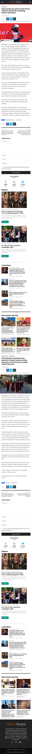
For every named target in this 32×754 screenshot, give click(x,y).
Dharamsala (11, 279)
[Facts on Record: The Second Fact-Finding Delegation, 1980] (14, 200)
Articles (2, 209)
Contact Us (22, 749)
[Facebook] (7, 18)
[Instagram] (16, 742)
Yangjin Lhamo (19, 119)
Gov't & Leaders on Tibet (14, 267)
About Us (9, 749)
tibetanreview (8, 209)
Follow (14, 181)
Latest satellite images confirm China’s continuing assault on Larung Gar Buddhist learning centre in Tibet (17, 304)
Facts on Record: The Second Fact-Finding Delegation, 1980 (12, 212)
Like (5, 181)
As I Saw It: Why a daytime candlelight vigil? (10, 246)
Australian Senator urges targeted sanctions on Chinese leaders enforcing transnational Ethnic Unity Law (17, 271)
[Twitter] (11, 18)
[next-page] (5, 260)
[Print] (14, 18)
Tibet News (3, 6)
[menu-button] (2, 2)
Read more (5, 221)
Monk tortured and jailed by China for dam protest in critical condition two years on (23, 349)
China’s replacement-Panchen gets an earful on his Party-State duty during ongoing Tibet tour (8, 349)
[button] (30, 2)
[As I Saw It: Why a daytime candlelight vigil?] (14, 234)
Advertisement (16, 749)
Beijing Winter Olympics (10, 119)
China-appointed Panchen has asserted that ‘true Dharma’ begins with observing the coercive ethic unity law (23, 330)
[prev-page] (2, 260)
